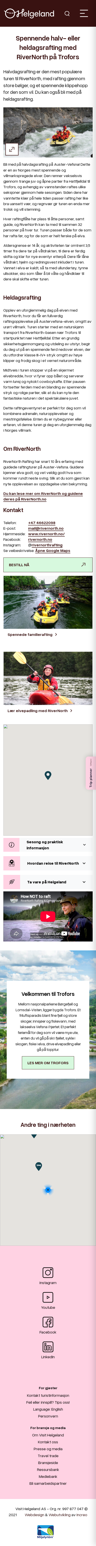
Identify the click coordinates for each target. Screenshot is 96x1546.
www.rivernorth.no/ (46, 533)
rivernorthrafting (47, 544)
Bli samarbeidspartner (48, 1483)
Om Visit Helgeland (48, 1434)
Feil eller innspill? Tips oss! (48, 1402)
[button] (48, 845)
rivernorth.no (40, 539)
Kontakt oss (48, 1441)
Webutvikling (60, 1514)
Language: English (48, 1409)
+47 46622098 (41, 522)
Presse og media (48, 1448)
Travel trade (48, 1455)
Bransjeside (48, 1462)
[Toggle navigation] (84, 13)
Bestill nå (19, 564)
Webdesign (34, 1514)
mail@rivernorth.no (46, 528)
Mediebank (48, 1476)
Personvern (48, 1415)
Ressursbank (48, 1469)
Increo (82, 1514)
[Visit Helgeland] (29, 13)
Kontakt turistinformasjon (48, 1395)
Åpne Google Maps (52, 550)
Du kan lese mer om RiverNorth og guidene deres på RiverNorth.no (43, 496)
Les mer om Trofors (48, 1062)
